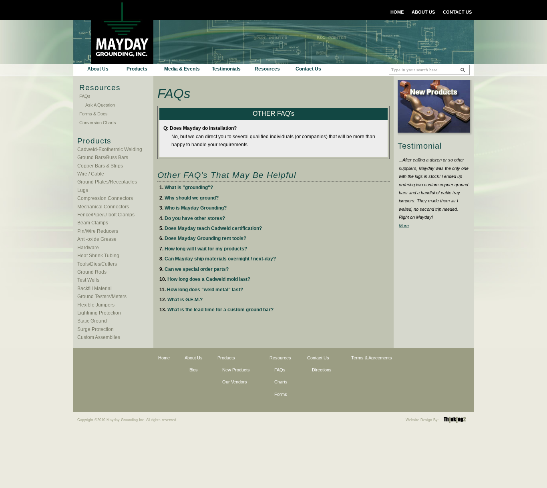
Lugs (82, 190)
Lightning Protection (99, 313)
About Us (98, 69)
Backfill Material (94, 288)
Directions (322, 369)
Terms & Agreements (371, 357)
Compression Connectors (105, 198)
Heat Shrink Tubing (98, 255)
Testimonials (226, 69)
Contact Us (308, 69)
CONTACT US (457, 12)
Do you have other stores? (195, 218)
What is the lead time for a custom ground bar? (220, 310)
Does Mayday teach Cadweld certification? (213, 228)
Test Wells (88, 280)
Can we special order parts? (197, 269)
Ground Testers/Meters (102, 296)
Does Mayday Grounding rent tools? (205, 238)
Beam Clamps (92, 223)
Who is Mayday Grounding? (196, 208)
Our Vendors (234, 381)
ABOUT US (423, 12)
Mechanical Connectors (103, 207)
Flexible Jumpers (96, 305)
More (404, 225)
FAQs (84, 96)
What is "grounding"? (189, 187)
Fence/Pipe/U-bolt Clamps (106, 215)
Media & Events (182, 69)
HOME (397, 12)
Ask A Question (100, 105)
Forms (280, 394)
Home (164, 357)
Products (137, 69)
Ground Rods (92, 272)
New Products (236, 369)
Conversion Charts (97, 122)
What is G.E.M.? (185, 299)
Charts (281, 381)
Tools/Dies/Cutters (97, 264)
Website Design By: (422, 420)
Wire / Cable (90, 174)
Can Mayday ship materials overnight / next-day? (220, 259)
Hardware (88, 247)
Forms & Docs (93, 113)
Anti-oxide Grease (97, 239)
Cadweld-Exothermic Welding (109, 149)
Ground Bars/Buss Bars (102, 157)
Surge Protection (95, 329)
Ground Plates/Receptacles (107, 182)
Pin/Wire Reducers (97, 231)
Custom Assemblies (98, 337)
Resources (267, 69)
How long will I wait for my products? (206, 249)
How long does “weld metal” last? (205, 289)
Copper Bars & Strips (100, 166)
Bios (193, 369)
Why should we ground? (192, 198)
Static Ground (92, 321)
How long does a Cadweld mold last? (208, 279)
